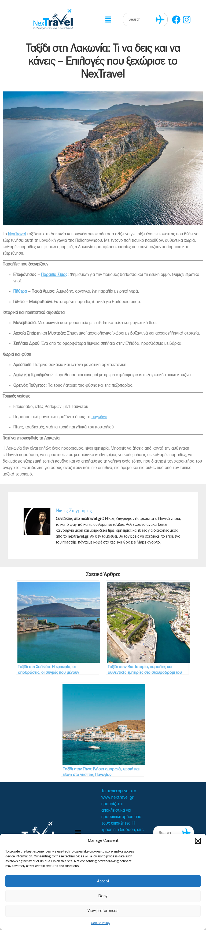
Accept (103, 881)
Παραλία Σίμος (54, 274)
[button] (198, 840)
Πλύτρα (20, 291)
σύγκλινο (99, 417)
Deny (103, 896)
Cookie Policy (100, 923)
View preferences (103, 911)
